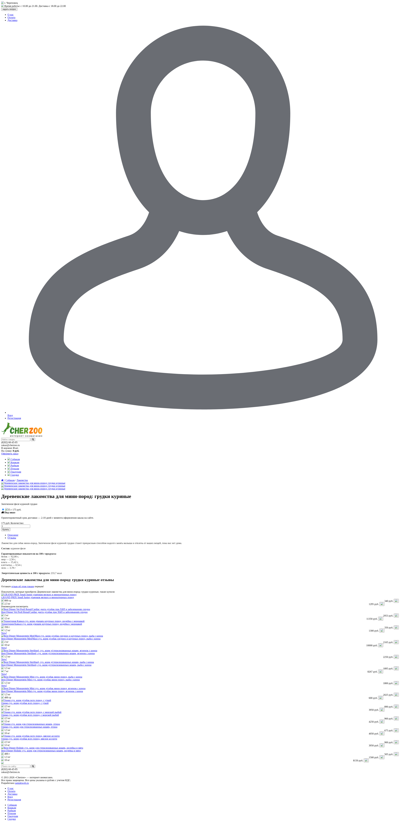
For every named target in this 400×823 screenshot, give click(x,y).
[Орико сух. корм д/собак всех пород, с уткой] (26, 700)
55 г (14, 509)
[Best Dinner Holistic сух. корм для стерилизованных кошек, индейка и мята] (42, 748)
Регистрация (14, 418)
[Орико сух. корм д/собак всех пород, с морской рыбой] (31, 712)
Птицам (14, 468)
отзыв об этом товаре (22, 586)
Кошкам (14, 462)
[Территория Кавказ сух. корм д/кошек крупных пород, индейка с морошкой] (43, 621)
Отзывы (12, 537)
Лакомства (22, 480)
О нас (11, 14)
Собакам (15, 459)
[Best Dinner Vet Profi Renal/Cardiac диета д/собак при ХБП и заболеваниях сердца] (45, 609)
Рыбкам (14, 465)
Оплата (11, 17)
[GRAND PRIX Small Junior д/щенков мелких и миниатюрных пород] (38, 594)
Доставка (12, 20)
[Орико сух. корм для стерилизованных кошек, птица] (30, 724)
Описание (13, 535)
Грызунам (15, 471)
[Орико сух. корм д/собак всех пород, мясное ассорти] (30, 736)
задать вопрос (9, 9)
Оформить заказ (9, 453)
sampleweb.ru (22, 783)
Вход (10, 796)
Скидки (14, 475)
